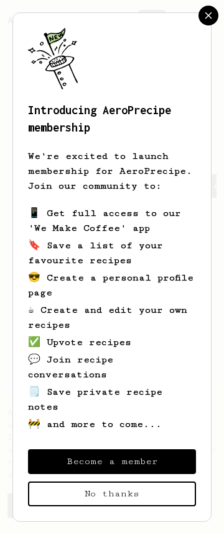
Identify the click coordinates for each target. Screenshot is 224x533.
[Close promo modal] (208, 15)
